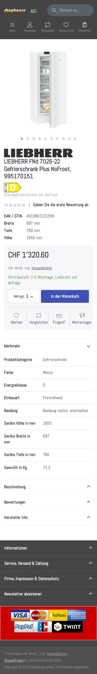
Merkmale (12, 346)
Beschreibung (15, 487)
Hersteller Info (16, 517)
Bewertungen (14, 502)
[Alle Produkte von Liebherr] (38, 152)
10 (75, 138)
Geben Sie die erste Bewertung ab (60, 204)
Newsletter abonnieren (22, 594)
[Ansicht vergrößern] (48, 90)
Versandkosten (42, 267)
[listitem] (48, 90)
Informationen (15, 548)
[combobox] (70, 10)
